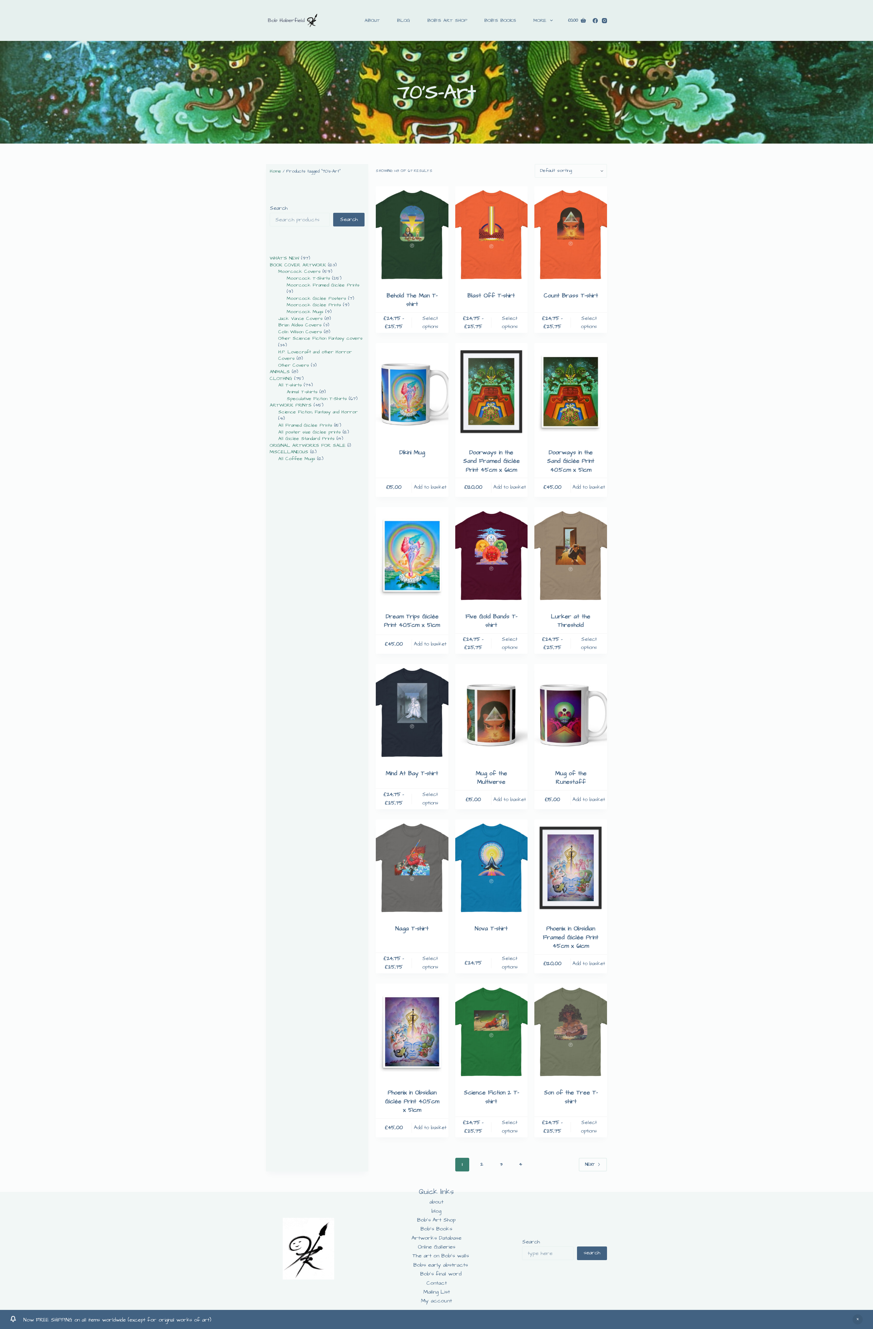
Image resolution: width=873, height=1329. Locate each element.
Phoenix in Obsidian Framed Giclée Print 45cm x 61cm (570, 937)
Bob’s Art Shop (447, 20)
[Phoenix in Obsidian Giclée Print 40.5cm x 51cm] (412, 1032)
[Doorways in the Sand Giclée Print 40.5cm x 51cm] (570, 391)
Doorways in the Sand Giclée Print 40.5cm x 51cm (570, 461)
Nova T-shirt (491, 929)
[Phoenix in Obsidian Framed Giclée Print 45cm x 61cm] (570, 867)
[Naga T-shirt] (412, 867)
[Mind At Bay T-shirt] (412, 712)
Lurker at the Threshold (570, 621)
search (592, 1252)
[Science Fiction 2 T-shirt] (491, 1032)
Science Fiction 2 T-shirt (491, 1097)
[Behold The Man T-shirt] (412, 234)
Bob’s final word (440, 1274)
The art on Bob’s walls (441, 1255)
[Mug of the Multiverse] (491, 712)
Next (590, 1164)
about (372, 20)
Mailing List (436, 1292)
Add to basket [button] (430, 487)
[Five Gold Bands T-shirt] (491, 555)
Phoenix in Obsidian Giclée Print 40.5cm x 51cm (412, 1101)
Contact (436, 1283)
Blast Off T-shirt (491, 296)
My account (436, 1300)
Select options (430, 322)
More (539, 20)
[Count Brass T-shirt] (570, 234)
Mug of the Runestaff (571, 777)
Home (275, 171)
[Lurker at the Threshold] (570, 555)
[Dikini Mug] (412, 391)
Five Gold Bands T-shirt (491, 621)
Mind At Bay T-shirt (412, 773)
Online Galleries (436, 1247)
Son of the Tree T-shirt (571, 1097)
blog (403, 20)
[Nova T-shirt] (491, 867)
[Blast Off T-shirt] (491, 234)
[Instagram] (604, 20)
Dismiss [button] (858, 1319)
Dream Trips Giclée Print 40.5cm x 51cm (412, 621)
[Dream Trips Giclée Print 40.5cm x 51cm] (412, 555)
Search (278, 208)
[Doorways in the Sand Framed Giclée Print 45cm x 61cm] (491, 391)
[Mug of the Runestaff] (570, 712)
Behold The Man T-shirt (412, 300)
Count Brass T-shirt (571, 296)
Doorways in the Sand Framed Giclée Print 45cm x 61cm (491, 461)
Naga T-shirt (412, 929)
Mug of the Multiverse (491, 777)
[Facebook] (595, 20)
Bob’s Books (500, 20)
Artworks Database (436, 1238)
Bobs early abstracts (440, 1265)
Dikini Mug (412, 452)
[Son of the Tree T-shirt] (570, 1032)
